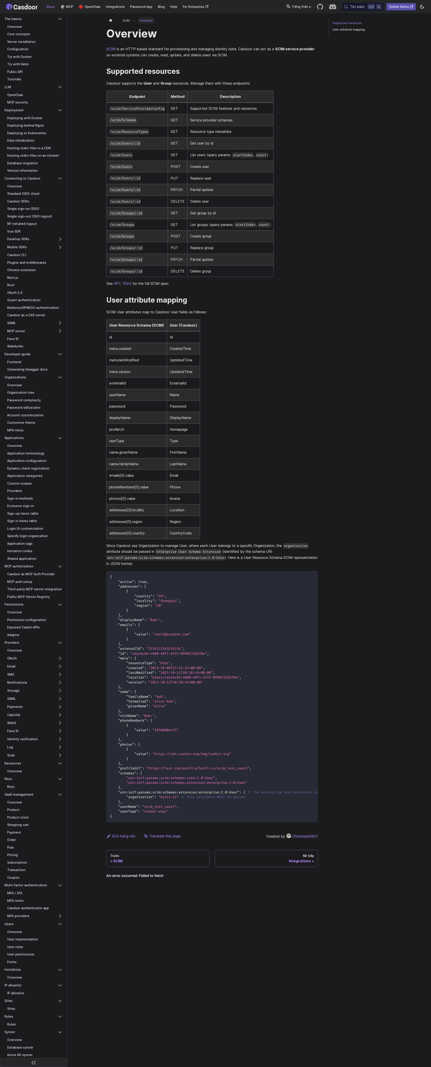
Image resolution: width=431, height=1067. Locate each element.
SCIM (111, 49)
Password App (141, 7)
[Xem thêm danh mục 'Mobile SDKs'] (60, 247)
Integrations (115, 7)
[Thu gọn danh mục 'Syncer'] (60, 1032)
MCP (69, 7)
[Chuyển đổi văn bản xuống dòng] (304, 576)
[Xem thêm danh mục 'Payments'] (60, 706)
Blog (161, 7)
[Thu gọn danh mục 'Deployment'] (60, 110)
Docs (51, 7)
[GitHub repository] (320, 6)
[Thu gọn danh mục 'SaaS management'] (60, 794)
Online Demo (399, 7)
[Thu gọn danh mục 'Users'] (60, 924)
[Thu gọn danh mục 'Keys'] (60, 779)
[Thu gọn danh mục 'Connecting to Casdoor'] (60, 178)
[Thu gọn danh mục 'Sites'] (60, 1001)
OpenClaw (93, 7)
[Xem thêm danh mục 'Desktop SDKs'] (60, 239)
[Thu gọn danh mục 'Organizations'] (60, 377)
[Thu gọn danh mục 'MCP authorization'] (60, 566)
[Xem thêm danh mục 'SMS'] (60, 674)
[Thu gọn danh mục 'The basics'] (60, 18)
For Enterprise (193, 7)
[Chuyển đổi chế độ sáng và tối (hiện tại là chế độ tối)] (422, 6)
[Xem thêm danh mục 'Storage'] (60, 690)
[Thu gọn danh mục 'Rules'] (60, 1016)
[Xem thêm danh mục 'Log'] (60, 747)
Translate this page (165, 836)
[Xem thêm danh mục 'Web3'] (60, 723)
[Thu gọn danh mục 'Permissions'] (60, 604)
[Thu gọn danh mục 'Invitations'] (60, 969)
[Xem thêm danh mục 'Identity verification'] (60, 739)
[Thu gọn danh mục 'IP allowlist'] (60, 985)
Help (173, 7)
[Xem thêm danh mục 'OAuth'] (60, 658)
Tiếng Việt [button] (300, 7)
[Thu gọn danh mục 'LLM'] (60, 87)
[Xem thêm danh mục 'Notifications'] (60, 682)
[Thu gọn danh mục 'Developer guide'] (60, 354)
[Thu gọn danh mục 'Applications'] (60, 438)
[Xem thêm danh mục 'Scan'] (60, 755)
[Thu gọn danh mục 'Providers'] (60, 642)
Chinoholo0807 (305, 836)
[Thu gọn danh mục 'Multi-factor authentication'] (60, 885)
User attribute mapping (348, 29)
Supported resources (347, 23)
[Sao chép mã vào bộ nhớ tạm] (312, 576)
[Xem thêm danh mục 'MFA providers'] (60, 916)
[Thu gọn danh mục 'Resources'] (60, 763)
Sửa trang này (123, 836)
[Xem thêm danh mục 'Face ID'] (60, 731)
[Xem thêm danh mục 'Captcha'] (60, 714)
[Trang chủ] (110, 20)
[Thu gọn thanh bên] (33, 1062)
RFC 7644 (122, 283)
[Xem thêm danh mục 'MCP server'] (60, 331)
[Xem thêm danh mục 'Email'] (60, 666)
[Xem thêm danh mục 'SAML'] (60, 323)
